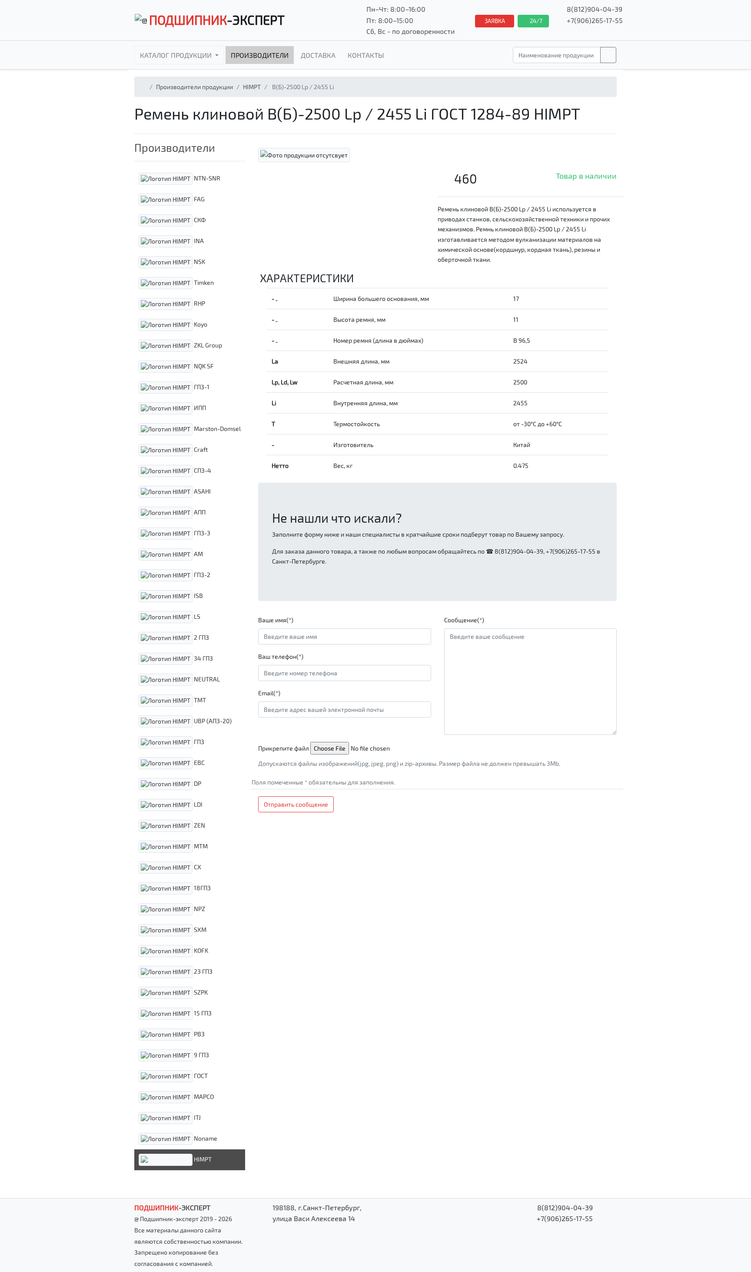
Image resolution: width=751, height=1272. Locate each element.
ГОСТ (200, 1075)
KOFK (200, 950)
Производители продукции (194, 86)
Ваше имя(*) (275, 620)
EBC (199, 762)
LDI (198, 804)
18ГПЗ (202, 887)
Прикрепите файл (283, 748)
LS (196, 616)
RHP (199, 303)
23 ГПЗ (203, 971)
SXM (199, 929)
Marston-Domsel (217, 428)
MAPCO (203, 1096)
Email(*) (269, 693)
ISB (198, 595)
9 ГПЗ (201, 1054)
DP (197, 783)
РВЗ (199, 1033)
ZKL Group (207, 344)
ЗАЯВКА (495, 20)
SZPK (200, 991)
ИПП (199, 407)
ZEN (199, 824)
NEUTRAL (206, 678)
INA (198, 240)
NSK (199, 261)
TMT (199, 699)
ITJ (197, 1117)
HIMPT (252, 86)
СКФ (199, 219)
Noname (205, 1138)
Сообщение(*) (464, 620)
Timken (203, 282)
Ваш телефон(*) (280, 656)
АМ (198, 553)
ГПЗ (198, 741)
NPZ (199, 908)
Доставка (318, 55)
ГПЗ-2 (201, 574)
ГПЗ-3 (201, 532)
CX (197, 866)
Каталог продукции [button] (176, 55)
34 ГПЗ (203, 657)
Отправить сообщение (296, 804)
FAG (199, 198)
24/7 (535, 20)
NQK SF (203, 365)
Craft (200, 449)
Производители (260, 55)
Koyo (200, 323)
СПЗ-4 (202, 470)
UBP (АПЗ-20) (212, 720)
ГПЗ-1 (201, 386)
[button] (189, 147)
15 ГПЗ (202, 1012)
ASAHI (202, 490)
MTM (200, 845)
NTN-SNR (206, 177)
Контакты (366, 55)
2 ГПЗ (201, 637)
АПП (199, 511)
